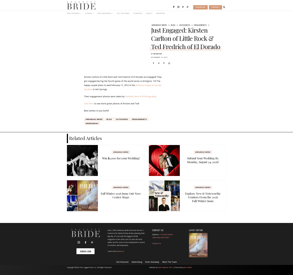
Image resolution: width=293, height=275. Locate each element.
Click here (89, 103)
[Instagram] (178, 7)
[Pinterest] (183, 7)
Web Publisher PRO (165, 267)
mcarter (158, 54)
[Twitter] (158, 63)
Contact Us (156, 243)
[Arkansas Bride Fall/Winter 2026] (198, 245)
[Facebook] (173, 7)
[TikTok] (187, 7)
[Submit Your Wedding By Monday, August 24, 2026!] (164, 160)
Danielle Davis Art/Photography (140, 96)
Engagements (200, 25)
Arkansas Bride (159, 25)
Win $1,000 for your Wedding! (121, 158)
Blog (173, 25)
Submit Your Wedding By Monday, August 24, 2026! (203, 160)
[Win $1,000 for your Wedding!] (82, 160)
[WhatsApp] (169, 63)
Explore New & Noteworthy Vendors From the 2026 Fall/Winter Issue (203, 197)
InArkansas (92, 123)
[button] (224, 7)
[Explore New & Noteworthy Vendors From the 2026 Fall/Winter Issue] (164, 195)
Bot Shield (187, 267)
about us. (120, 251)
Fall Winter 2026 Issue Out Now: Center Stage (121, 195)
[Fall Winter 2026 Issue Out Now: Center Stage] (82, 195)
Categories (184, 25)
